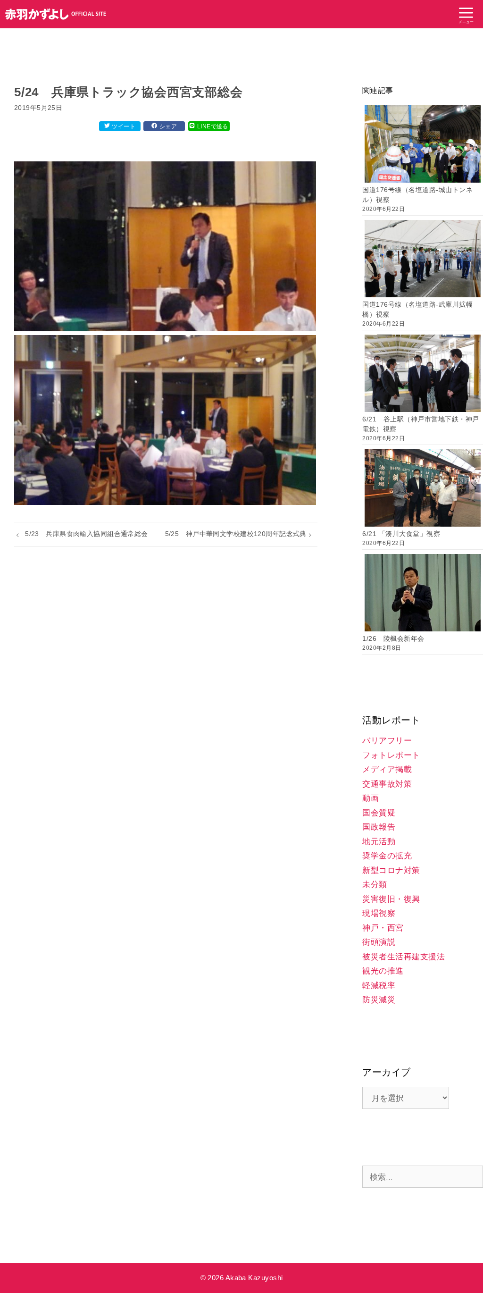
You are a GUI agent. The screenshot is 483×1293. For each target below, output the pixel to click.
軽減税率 (378, 985)
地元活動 (378, 841)
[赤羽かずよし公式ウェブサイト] (56, 14)
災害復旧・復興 (391, 899)
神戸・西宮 (383, 928)
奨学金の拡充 (387, 855)
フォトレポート (391, 755)
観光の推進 (383, 970)
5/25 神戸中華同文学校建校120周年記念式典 (236, 533)
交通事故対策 (387, 784)
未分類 (374, 884)
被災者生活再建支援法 (403, 956)
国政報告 (378, 827)
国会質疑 (378, 812)
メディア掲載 (387, 769)
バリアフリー (387, 740)
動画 (370, 798)
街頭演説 (378, 942)
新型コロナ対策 (391, 870)
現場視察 (378, 913)
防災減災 (378, 999)
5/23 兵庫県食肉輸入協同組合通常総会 (86, 533)
